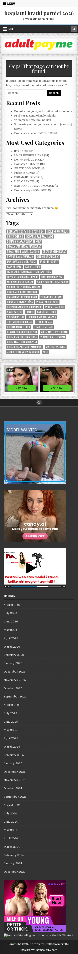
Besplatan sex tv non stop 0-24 (25, 231)
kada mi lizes (14, 267)
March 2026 (12, 646)
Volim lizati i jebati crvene (22, 342)
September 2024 (15, 796)
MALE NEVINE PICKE (28, 155)
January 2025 (13, 763)
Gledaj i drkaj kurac (48, 257)
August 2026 (12, 605)
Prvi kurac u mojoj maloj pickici (35, 115)
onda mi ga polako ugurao (22, 297)
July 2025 (10, 713)
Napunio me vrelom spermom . (24, 287)
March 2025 (12, 746)
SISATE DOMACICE (27, 168)
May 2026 (10, 629)
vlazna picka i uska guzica (22, 332)
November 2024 (15, 780)
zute (45, 352)
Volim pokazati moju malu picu (24, 347)
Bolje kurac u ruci (57, 231)
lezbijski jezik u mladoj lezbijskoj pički (29, 272)
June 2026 (11, 621)
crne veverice (15, 236)
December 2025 (14, 671)
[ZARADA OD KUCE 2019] (35, 586)
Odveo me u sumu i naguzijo (22, 292)
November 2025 (15, 680)
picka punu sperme (51, 297)
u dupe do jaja (44, 322)
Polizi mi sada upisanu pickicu (24, 307)
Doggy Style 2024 (26, 159)
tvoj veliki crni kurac (19, 322)
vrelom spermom (56, 347)
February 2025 (14, 755)
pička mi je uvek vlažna (20, 302)
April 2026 (11, 638)
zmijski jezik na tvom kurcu (23, 352)
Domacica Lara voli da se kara (24, 242)
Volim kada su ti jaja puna (22, 337)
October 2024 (13, 788)
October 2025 (13, 688)
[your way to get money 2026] (39, 49)
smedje (29, 312)
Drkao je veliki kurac (54, 252)
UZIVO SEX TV (24, 181)
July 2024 (10, 813)
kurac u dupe (32, 267)
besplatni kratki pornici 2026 (39, 13)
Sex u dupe (21, 151)
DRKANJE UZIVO (26, 177)
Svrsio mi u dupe (46, 312)
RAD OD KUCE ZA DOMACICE (34, 185)
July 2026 (10, 613)
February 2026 (14, 654)
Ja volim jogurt (49, 262)
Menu (11, 3)
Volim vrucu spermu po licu (32, 120)
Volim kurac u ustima (52, 337)
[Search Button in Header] (74, 29)
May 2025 (10, 730)
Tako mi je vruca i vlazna (41, 317)
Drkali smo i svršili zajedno (23, 252)
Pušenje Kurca (24, 172)
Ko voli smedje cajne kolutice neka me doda (43, 111)
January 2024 (13, 863)
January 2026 (13, 663)
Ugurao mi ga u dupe (18, 327)
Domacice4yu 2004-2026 (30, 190)
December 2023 (14, 871)
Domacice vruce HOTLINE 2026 (35, 133)
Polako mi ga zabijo (47, 302)
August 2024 (12, 805)
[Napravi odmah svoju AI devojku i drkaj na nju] (35, 541)
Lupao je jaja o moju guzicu (22, 277)
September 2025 (15, 696)
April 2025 (11, 738)
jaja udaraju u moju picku (21, 262)
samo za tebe (14, 312)
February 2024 (14, 855)
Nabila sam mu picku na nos (52, 282)
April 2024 (11, 838)
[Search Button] (39, 402)
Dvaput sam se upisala (20, 257)
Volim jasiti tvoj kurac (54, 332)
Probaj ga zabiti (54, 307)
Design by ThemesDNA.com (39, 950)
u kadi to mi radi (43, 327)
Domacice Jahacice (27, 164)
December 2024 (14, 771)
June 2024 (11, 821)
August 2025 (12, 704)
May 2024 (10, 830)
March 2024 (12, 846)
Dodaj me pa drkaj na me (39, 236)
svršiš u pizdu (15, 317)
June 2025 (11, 721)
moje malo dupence (52, 277)
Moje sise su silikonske (20, 282)
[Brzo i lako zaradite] (35, 483)
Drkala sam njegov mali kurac (24, 247)
